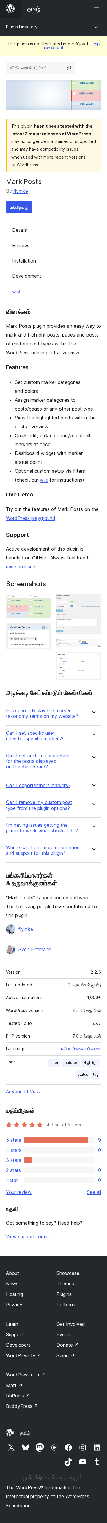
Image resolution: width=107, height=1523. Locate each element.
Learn (12, 1324)
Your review (19, 1192)
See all (94, 1192)
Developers (18, 1345)
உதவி (17, 292)
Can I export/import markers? (38, 785)
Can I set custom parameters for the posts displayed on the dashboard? (37, 761)
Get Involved (70, 1324)
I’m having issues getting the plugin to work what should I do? (42, 828)
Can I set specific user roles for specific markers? (34, 736)
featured (70, 1062)
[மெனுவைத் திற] (97, 9)
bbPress (18, 1396)
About (12, 1273)
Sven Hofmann (34, 949)
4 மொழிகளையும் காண (81, 1048)
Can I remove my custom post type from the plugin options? (39, 805)
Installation (24, 261)
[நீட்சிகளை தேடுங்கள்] (69, 68)
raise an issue (20, 567)
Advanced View (23, 1091)
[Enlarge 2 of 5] (43, 631)
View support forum (27, 1236)
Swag (65, 1355)
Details (19, 230)
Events (64, 1334)
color (54, 1062)
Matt (14, 1385)
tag (96, 1074)
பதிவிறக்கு (19, 207)
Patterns (65, 1305)
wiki (44, 480)
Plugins (64, 1294)
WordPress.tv (23, 1355)
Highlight (91, 1062)
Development (26, 276)
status (83, 1074)
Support (14, 1334)
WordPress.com (26, 1375)
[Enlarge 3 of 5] (93, 602)
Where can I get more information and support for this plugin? (43, 850)
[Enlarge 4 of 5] (93, 646)
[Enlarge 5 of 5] (93, 660)
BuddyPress (22, 1406)
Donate (67, 1345)
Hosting (14, 1294)
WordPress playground (30, 518)
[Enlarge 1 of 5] (43, 602)
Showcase (67, 1273)
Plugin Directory (21, 26)
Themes (65, 1283)
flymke (20, 191)
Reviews (21, 245)
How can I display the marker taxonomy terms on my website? (42, 713)
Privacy (14, 1305)
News (12, 1283)
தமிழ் (25, 1433)
